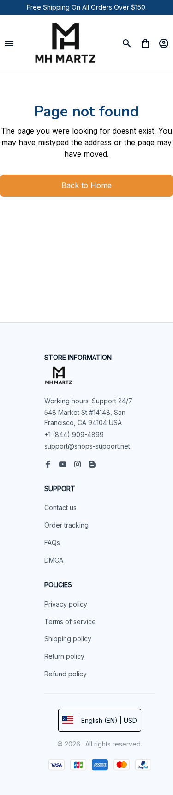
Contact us (60, 507)
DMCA (53, 560)
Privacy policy (65, 604)
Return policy (64, 656)
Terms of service (70, 621)
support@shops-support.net (87, 446)
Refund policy (65, 674)
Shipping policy (67, 639)
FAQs (52, 542)
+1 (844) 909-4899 (74, 434)
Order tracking (66, 525)
